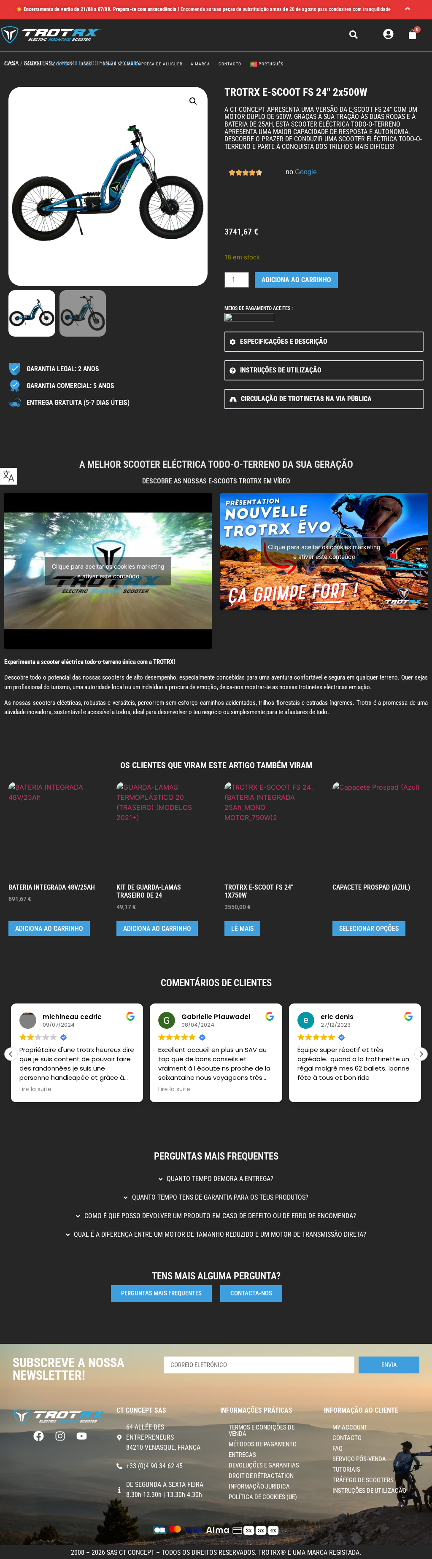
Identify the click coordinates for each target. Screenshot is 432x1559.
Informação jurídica (259, 1486)
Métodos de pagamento (263, 1444)
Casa (10, 64)
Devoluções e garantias (264, 1465)
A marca (200, 64)
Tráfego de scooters (363, 1480)
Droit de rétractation (261, 1476)
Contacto (230, 64)
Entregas (242, 1455)
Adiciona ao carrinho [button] (49, 929)
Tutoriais (346, 1469)
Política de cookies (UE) (263, 1497)
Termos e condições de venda (261, 1431)
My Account (349, 1427)
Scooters (61, 64)
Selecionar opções (369, 929)
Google (306, 171)
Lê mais (242, 929)
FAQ (337, 1448)
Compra (33, 64)
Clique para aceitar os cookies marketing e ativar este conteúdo (108, 571)
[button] (407, 9)
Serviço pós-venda (359, 1459)
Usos (86, 64)
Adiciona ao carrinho (296, 280)
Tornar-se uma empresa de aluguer (141, 64)
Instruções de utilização (369, 1490)
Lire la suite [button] (35, 1089)
